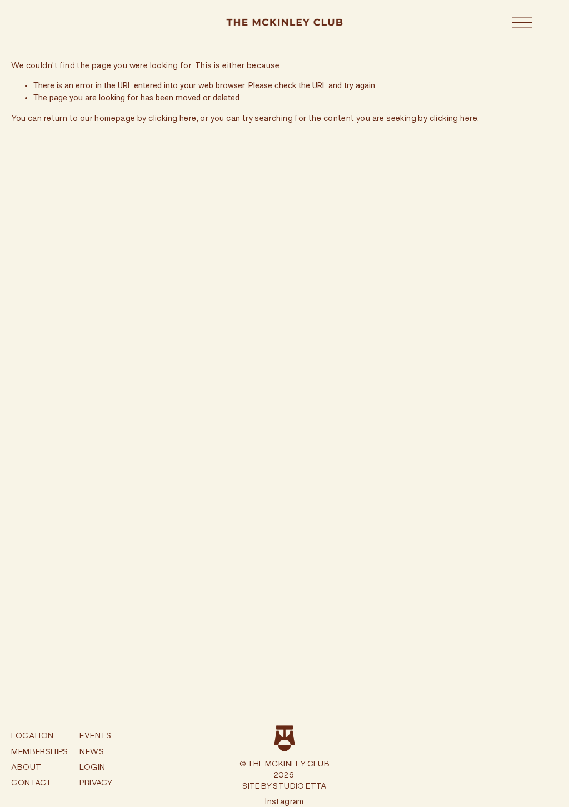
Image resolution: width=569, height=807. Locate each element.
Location (32, 735)
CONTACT (31, 783)
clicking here (172, 118)
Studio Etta (299, 786)
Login (92, 767)
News (91, 751)
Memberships (39, 751)
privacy (95, 783)
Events (95, 735)
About (26, 767)
